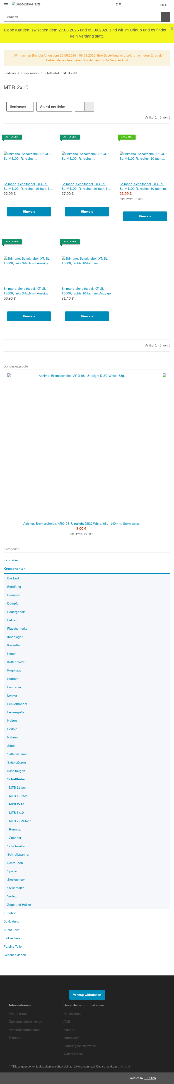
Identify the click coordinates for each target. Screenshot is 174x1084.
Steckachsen (16, 880)
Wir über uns (19, 1014)
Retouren (16, 1038)
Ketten (12, 654)
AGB (66, 1022)
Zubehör (15, 838)
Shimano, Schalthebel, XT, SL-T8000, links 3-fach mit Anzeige (27, 291)
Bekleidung (12, 922)
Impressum (72, 1038)
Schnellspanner (19, 855)
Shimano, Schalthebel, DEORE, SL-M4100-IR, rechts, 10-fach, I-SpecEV (27, 186)
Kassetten (14, 645)
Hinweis (29, 211)
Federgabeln (16, 612)
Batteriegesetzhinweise (81, 1046)
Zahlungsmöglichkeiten (26, 1022)
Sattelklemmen (18, 754)
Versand (127, 1067)
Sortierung (18, 106)
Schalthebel (16, 779)
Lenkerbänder (18, 704)
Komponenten (15, 569)
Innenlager (15, 637)
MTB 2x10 (16, 804)
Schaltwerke (16, 846)
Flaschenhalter (18, 629)
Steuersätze (16, 888)
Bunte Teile (12, 930)
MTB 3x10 (16, 813)
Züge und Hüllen (20, 905)
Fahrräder (11, 560)
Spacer (12, 871)
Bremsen (14, 595)
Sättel (11, 746)
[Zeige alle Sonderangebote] (169, 366)
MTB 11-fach (18, 788)
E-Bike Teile (12, 938)
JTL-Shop (150, 1078)
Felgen (12, 620)
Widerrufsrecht (75, 1054)
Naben (12, 721)
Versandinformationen (26, 1030)
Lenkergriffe (16, 712)
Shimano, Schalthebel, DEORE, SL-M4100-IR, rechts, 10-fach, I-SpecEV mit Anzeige (85, 186)
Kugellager (15, 671)
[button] (134, 4)
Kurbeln (13, 679)
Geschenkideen (15, 955)
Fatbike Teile (13, 947)
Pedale (12, 729)
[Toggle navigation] (6, 3)
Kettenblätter (17, 662)
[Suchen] (165, 17)
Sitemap (69, 1030)
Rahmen (13, 737)
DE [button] (118, 4)
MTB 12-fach (18, 796)
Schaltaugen (16, 771)
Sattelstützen (17, 763)
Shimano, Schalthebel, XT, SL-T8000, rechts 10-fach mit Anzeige (84, 291)
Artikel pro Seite (52, 106)
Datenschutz (72, 1014)
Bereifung (14, 587)
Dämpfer (14, 604)
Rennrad (15, 830)
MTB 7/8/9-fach (20, 821)
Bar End (13, 578)
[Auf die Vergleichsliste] (35, 139)
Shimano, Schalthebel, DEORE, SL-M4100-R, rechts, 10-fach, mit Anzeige (144, 186)
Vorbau (12, 896)
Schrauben (15, 863)
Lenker (12, 696)
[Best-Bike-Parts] (26, 4)
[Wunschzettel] (143, 4)
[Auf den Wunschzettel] (47, 139)
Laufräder (14, 687)
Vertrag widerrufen (87, 995)
